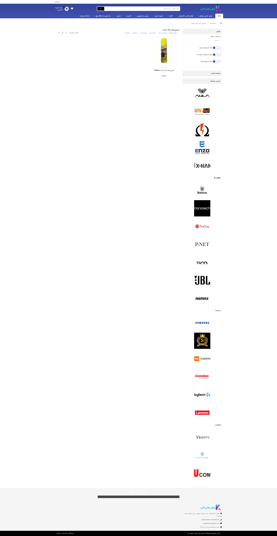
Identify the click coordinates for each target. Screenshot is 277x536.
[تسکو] (202, 262)
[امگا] (202, 130)
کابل (170, 16)
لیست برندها (215, 81)
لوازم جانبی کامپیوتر (186, 16)
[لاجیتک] (202, 395)
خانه (219, 16)
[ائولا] (202, 94)
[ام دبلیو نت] (202, 112)
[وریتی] (202, 437)
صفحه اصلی (215, 73)
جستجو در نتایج (216, 37)
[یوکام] (202, 473)
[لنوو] (202, 413)
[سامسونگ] (202, 323)
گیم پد (128, 16)
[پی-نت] (202, 244)
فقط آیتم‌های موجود (205, 48)
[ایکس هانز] (202, 166)
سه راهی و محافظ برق (103, 16)
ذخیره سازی (159, 16)
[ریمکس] (202, 298)
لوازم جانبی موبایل (205, 16)
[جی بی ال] (202, 280)
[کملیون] (202, 377)
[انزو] (202, 148)
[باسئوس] (202, 190)
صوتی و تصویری (143, 16)
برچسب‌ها (213, 23)
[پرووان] (202, 226)
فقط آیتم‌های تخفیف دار (204, 55)
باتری (119, 16)
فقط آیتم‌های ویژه (206, 61)
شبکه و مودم (84, 16)
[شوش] (202, 341)
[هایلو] (202, 455)
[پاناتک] (202, 208)
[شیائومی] (202, 359)
